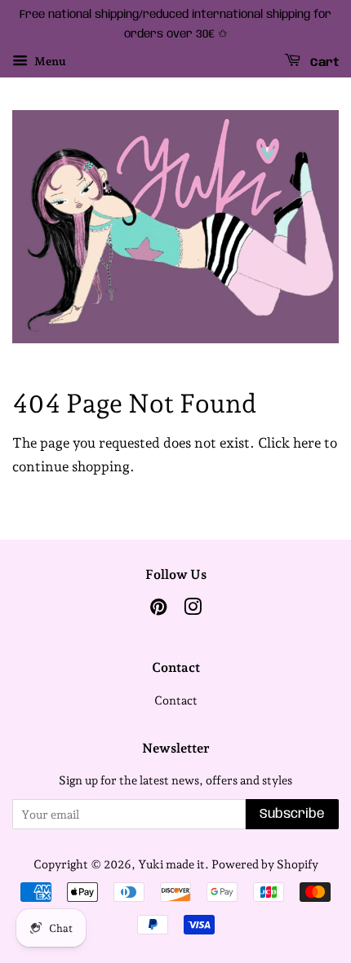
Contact (176, 700)
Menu (49, 61)
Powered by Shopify (264, 864)
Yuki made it (171, 864)
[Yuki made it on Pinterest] (158, 609)
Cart (323, 62)
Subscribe (292, 814)
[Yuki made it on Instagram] (193, 609)
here (307, 443)
